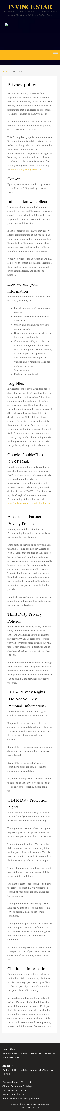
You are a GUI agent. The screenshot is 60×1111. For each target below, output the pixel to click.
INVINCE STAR (30, 6)
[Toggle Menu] (55, 54)
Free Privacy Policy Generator (26, 169)
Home (4, 71)
